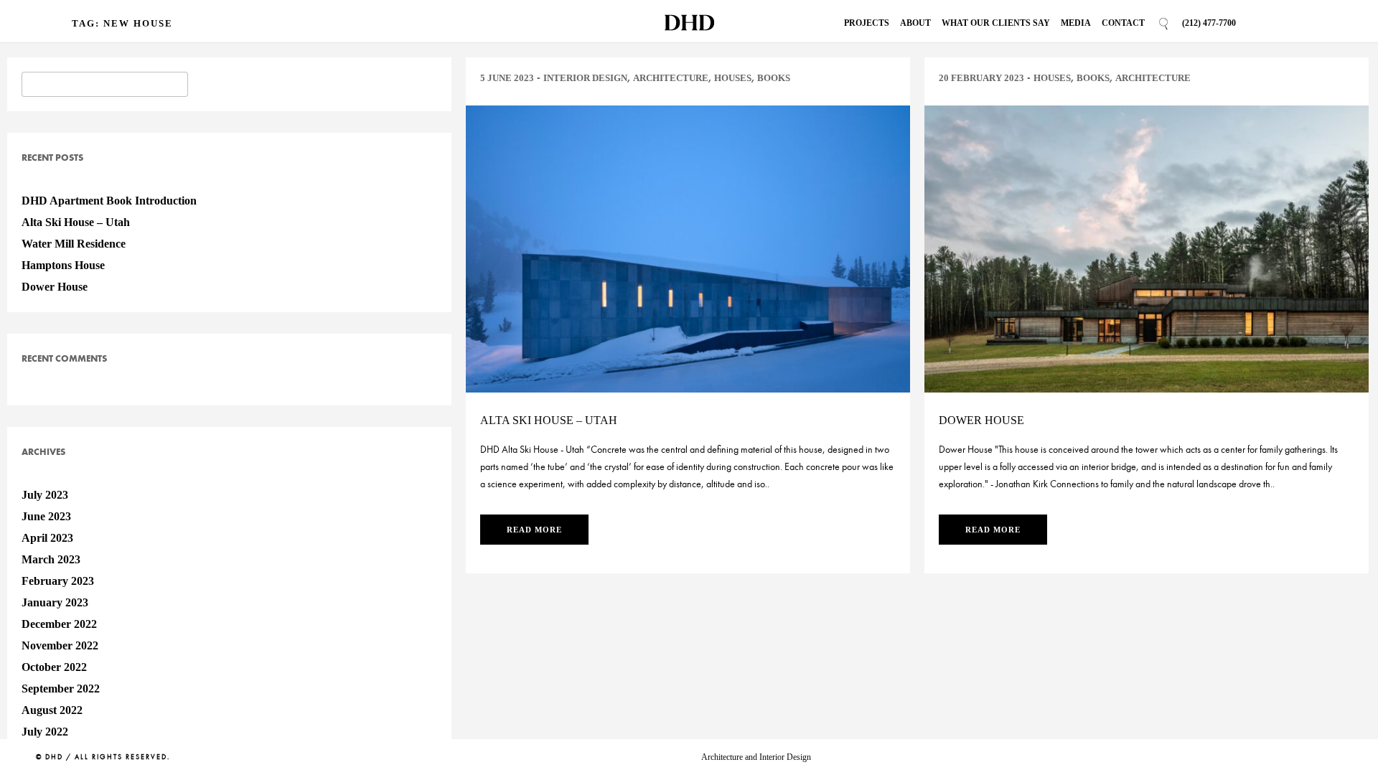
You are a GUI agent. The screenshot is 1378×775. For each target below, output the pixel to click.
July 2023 (45, 495)
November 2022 (60, 645)
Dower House (55, 287)
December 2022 (59, 624)
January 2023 (55, 602)
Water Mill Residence (74, 244)
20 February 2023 (981, 77)
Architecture (670, 77)
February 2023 (58, 581)
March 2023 (51, 559)
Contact (1123, 23)
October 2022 (54, 667)
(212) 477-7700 (1209, 23)
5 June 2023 (507, 77)
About (915, 23)
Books (773, 77)
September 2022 (61, 688)
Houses (732, 77)
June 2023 (46, 516)
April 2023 (47, 538)
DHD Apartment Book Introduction (109, 200)
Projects (866, 23)
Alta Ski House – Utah (76, 222)
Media (1076, 23)
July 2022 (45, 731)
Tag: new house (122, 23)
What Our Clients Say (996, 23)
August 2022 (52, 710)
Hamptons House (63, 265)
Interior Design (585, 77)
